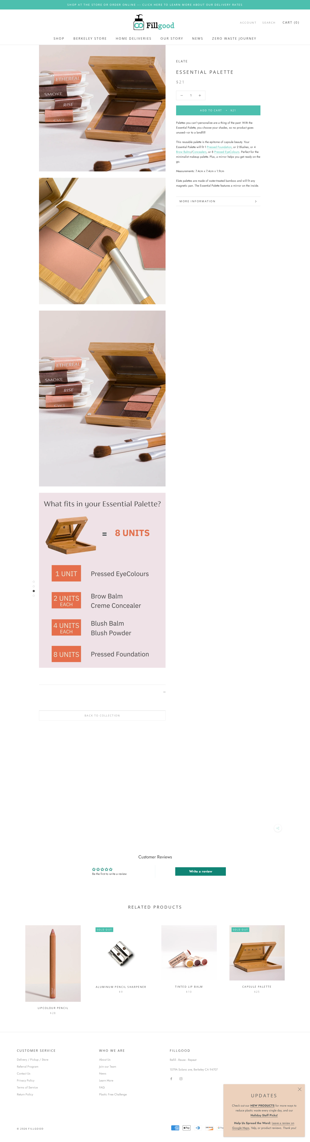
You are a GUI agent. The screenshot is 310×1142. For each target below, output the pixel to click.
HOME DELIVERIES (134, 38)
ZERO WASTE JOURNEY (234, 38)
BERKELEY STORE (90, 38)
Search (269, 22)
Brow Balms (183, 152)
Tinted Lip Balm (189, 986)
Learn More (106, 1080)
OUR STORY (171, 38)
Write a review (200, 871)
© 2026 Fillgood (30, 1128)
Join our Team (107, 1066)
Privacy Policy (25, 1080)
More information (197, 201)
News (102, 1073)
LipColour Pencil (53, 1008)
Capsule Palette (257, 986)
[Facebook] (171, 1078)
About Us (105, 1059)
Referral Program (27, 1066)
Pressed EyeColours (226, 152)
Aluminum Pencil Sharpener (121, 987)
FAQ (102, 1087)
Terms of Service (27, 1087)
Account (248, 22)
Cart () (291, 22)
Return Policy (25, 1094)
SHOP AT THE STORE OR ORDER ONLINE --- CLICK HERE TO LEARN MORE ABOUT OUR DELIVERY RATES (155, 5)
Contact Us (23, 1073)
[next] (297, 965)
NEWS (197, 38)
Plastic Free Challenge (113, 1094)
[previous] (13, 965)
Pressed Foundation (219, 147)
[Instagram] (180, 1078)
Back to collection (102, 715)
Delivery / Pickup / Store (32, 1059)
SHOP (59, 38)
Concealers (199, 152)
